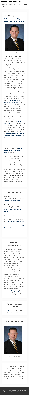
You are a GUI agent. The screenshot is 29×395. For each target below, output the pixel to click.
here (8, 310)
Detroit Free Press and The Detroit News (13, 150)
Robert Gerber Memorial (10, 2)
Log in (23, 391)
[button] (25, 4)
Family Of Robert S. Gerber (19, 390)
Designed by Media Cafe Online (12, 391)
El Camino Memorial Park (12, 201)
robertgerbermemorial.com (15, 134)
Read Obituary (8, 232)
